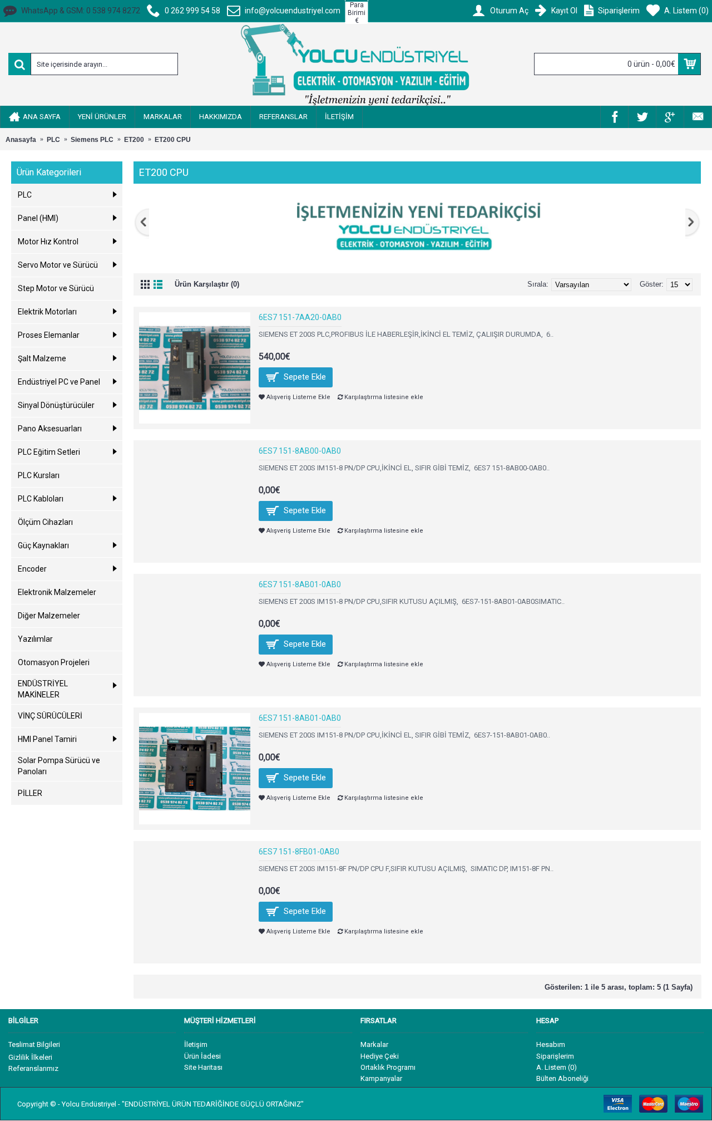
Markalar (374, 1044)
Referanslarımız (33, 1068)
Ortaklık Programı (388, 1067)
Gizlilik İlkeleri (30, 1057)
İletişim (195, 1044)
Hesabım (550, 1044)
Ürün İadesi (202, 1056)
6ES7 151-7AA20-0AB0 (300, 317)
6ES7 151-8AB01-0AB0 (300, 584)
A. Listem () (556, 1067)
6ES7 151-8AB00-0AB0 (300, 450)
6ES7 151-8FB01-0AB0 (299, 851)
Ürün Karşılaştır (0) (207, 284)
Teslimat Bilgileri (34, 1044)
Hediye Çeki (379, 1056)
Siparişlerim (555, 1056)
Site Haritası (203, 1067)
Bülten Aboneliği (562, 1078)
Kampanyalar (381, 1078)
